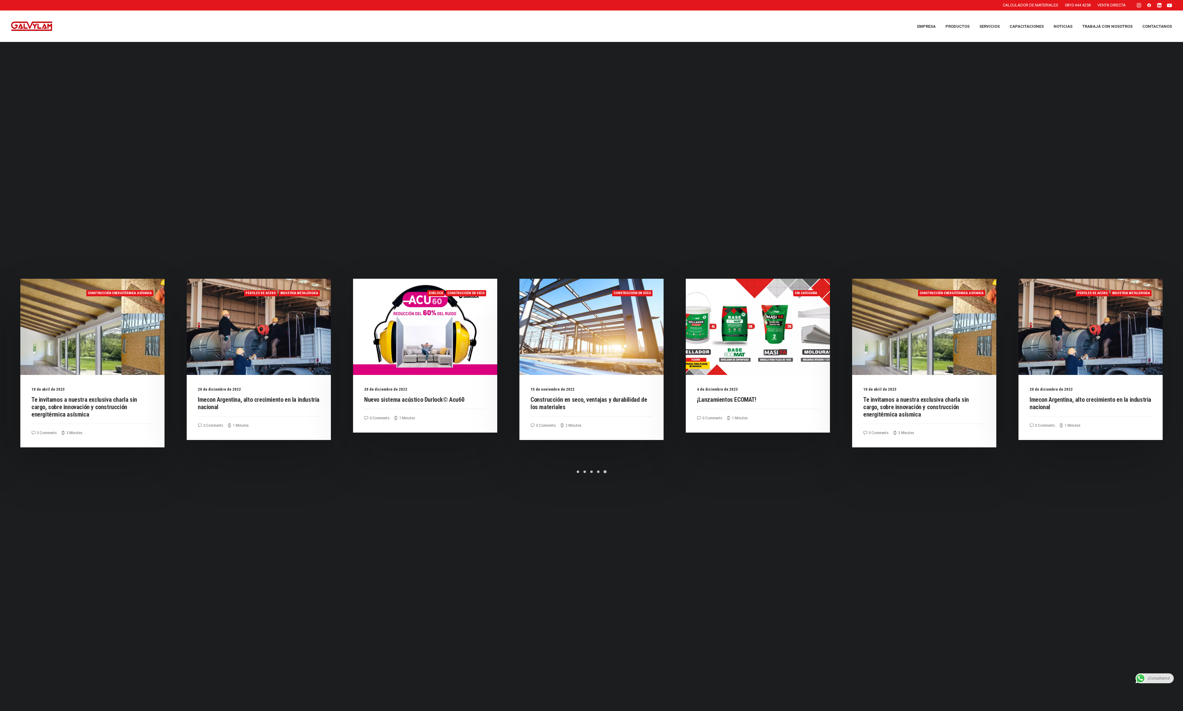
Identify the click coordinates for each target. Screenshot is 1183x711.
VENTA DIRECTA (1111, 5)
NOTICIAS (1063, 26)
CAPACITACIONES (1027, 26)
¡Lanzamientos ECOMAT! (573, 399)
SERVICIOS (989, 26)
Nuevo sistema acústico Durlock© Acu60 (260, 399)
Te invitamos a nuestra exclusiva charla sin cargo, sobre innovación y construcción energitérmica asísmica (762, 407)
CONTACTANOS (1157, 26)
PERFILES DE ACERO (107, 293)
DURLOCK (282, 293)
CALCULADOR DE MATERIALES (1030, 5)
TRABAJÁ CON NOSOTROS (1107, 26)
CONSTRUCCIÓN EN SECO (312, 293)
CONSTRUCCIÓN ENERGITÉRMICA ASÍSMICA (798, 293)
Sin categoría (652, 293)
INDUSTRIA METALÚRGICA (145, 293)
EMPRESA (926, 26)
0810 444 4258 (1078, 5)
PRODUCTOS (957, 26)
